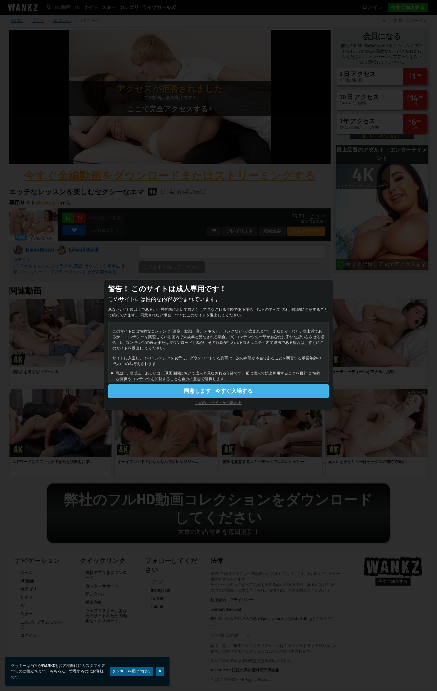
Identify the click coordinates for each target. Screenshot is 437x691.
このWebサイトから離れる (218, 402)
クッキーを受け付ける (131, 671)
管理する (76, 671)
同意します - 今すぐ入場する (218, 391)
